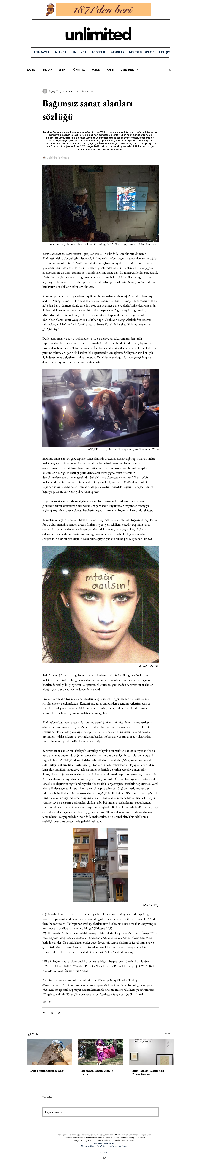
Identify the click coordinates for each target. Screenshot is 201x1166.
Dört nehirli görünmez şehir (46, 1070)
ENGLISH (47, 69)
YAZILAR (31, 69)
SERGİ (62, 69)
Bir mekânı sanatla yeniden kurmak (97, 1072)
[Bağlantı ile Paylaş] (59, 1012)
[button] (117, 52)
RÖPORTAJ (78, 69)
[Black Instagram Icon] (104, 1157)
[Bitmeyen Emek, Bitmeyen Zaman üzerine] (151, 1052)
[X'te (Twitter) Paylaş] (51, 1012)
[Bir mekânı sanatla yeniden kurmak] (100, 1052)
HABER (110, 69)
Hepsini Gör (169, 1033)
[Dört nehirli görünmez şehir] (49, 1052)
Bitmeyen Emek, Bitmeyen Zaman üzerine (148, 1072)
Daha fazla (127, 69)
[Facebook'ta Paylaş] (43, 1012)
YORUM (96, 69)
